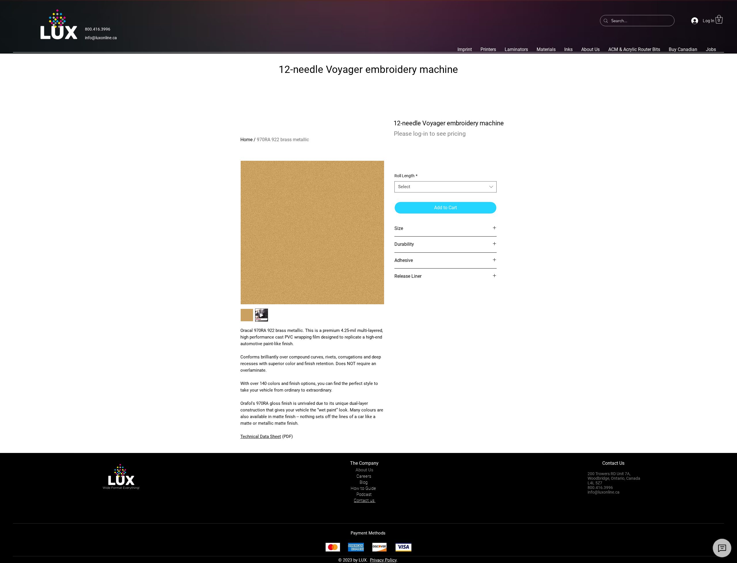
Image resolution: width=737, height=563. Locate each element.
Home (246, 139)
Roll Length (405, 175)
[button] (719, 19)
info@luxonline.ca (101, 37)
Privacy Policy (383, 560)
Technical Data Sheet (260, 436)
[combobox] (445, 186)
